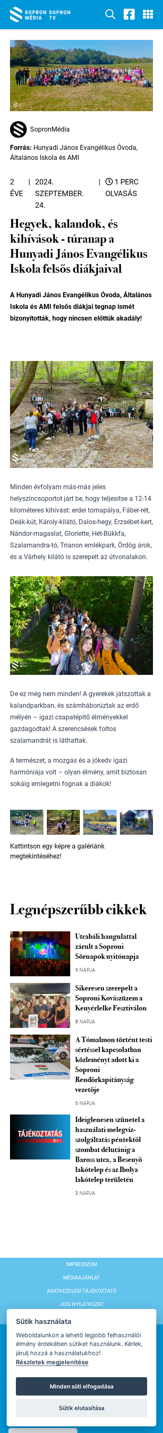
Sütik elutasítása (81, 1408)
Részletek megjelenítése (52, 1362)
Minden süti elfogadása (82, 1386)
